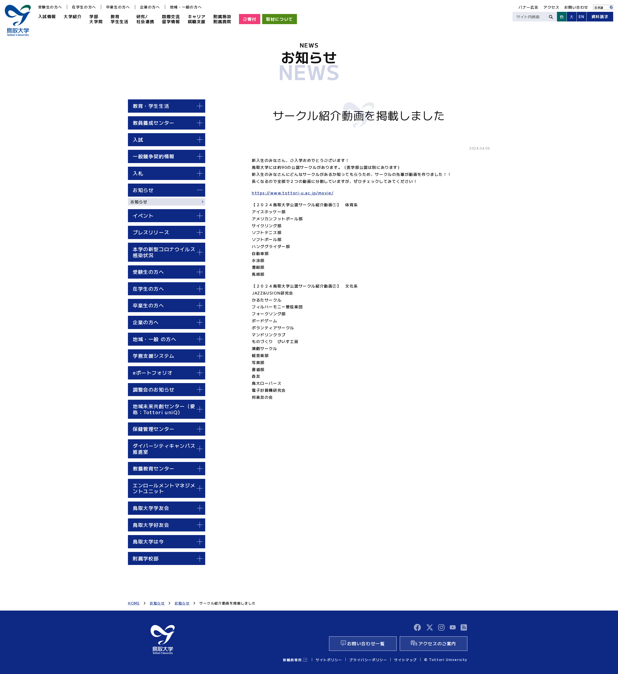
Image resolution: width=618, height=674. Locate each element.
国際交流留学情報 (171, 18)
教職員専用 (292, 659)
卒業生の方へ (118, 6)
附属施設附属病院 (222, 18)
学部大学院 (96, 18)
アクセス (551, 7)
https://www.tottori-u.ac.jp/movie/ (293, 193)
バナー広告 (529, 7)
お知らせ (138, 202)
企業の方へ (150, 6)
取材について (279, 19)
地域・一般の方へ (186, 6)
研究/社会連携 (145, 18)
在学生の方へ (84, 6)
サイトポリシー (329, 659)
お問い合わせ (576, 7)
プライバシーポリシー (368, 659)
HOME (134, 603)
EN (581, 16)
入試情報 (47, 16)
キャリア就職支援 (197, 18)
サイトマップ (405, 659)
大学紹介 (73, 16)
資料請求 (599, 16)
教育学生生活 (119, 18)
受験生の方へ (50, 6)
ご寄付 (249, 19)
